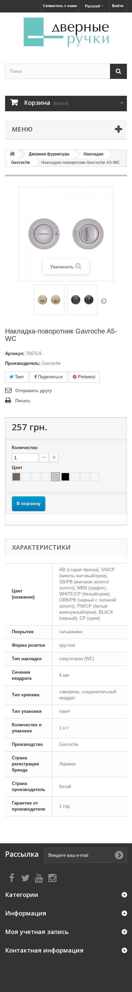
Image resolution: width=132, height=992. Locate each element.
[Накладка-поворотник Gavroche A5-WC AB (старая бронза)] (49, 300)
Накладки (93, 154)
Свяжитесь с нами (60, 6)
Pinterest (85, 376)
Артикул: (14, 353)
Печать (22, 400)
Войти (118, 6)
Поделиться (50, 376)
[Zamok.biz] (66, 32)
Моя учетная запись (37, 932)
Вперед (103, 300)
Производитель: (22, 363)
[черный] (65, 476)
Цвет (18, 467)
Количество (25, 447)
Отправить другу (33, 390)
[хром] (55, 476)
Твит (19, 376)
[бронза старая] (16, 476)
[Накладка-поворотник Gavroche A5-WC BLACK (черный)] (82, 300)
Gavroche (20, 162)
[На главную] (12, 154)
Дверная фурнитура (49, 154)
